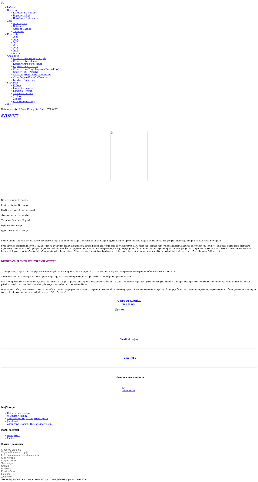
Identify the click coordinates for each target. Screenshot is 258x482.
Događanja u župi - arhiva (25, 18)
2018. (16, 39)
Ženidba (17, 99)
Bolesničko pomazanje (23, 101)
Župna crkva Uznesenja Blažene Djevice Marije (29, 424)
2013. (16, 50)
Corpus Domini (9, 460)
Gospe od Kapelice (22, 29)
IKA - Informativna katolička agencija (20, 455)
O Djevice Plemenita (17, 416)
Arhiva (16, 53)
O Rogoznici (19, 26)
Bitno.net (6, 468)
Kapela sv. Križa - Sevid (24, 80)
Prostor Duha (8, 471)
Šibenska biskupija (11, 449)
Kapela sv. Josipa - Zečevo (25, 66)
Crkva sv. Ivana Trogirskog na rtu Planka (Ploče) (36, 69)
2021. (16, 37)
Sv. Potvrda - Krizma (23, 93)
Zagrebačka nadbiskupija (14, 452)
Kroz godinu (13, 34)
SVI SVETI (10, 116)
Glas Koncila (8, 458)
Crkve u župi (13, 55)
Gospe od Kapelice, (129, 300)
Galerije (11, 104)
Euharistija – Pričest (22, 90)
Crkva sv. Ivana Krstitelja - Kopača (29, 58)
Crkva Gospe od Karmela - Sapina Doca (32, 74)
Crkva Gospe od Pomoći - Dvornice (30, 77)
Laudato (5, 474)
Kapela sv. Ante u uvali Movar (27, 64)
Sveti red (17, 96)
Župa (9, 20)
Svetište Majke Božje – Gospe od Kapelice (27, 418)
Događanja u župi (21, 15)
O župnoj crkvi (20, 23)
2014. (16, 47)
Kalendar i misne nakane (24, 12)
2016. (16, 42)
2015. (16, 45)
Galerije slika (13, 435)
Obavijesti (12, 10)
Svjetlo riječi (7, 463)
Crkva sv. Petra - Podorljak (26, 72)
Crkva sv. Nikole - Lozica (25, 61)
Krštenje (17, 85)
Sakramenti (12, 82)
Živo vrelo (6, 476)
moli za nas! (129, 303)
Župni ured (18, 31)
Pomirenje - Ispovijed (23, 88)
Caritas (5, 466)
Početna (11, 7)
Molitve (10, 438)
